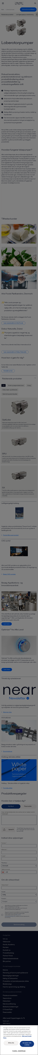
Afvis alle (11, 1043)
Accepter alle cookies (27, 1044)
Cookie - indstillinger (19, 1051)
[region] (19, 1040)
